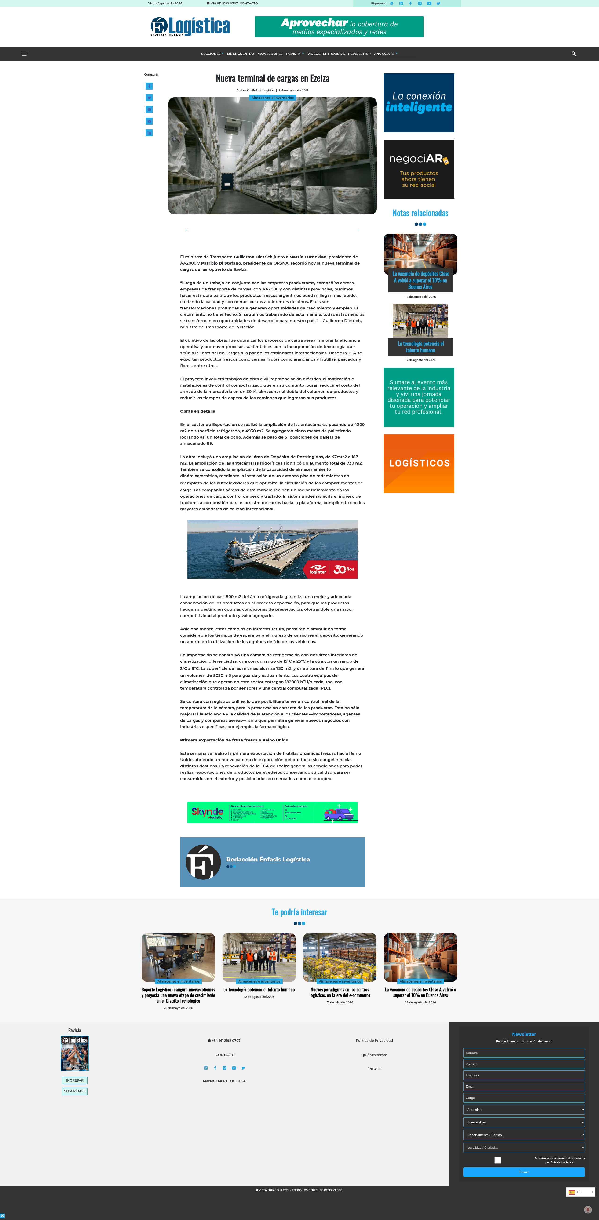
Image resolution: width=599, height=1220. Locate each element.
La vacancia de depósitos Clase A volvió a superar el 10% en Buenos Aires (421, 280)
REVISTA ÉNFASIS (267, 1190)
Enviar (524, 1172)
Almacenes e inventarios (178, 981)
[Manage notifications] (588, 1209)
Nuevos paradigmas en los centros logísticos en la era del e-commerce (340, 992)
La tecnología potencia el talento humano (421, 347)
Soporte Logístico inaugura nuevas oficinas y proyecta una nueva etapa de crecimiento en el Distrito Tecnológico (178, 995)
